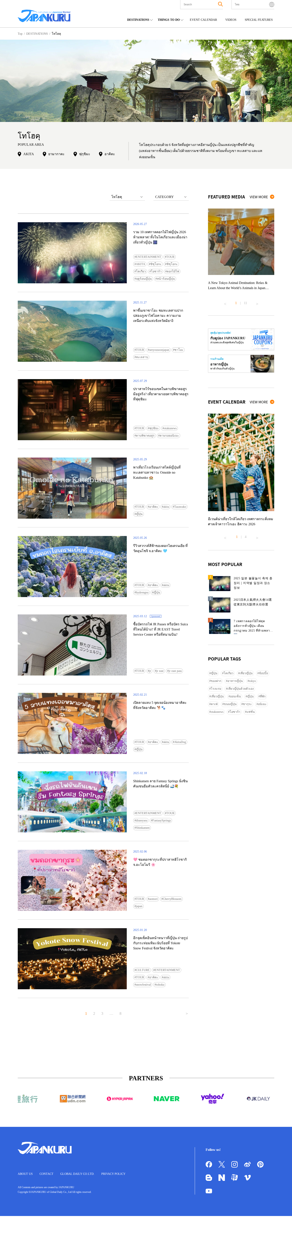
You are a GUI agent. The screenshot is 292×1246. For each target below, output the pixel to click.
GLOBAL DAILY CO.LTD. (77, 1173)
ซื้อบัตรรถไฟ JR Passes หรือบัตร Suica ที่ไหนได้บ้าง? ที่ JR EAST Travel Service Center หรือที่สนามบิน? (160, 629)
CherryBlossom (172, 899)
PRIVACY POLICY (113, 1173)
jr (150, 671)
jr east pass (175, 671)
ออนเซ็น (235, 696)
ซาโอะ (178, 349)
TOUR (170, 256)
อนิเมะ (262, 704)
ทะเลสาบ (142, 357)
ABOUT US (25, 1173)
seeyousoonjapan (159, 349)
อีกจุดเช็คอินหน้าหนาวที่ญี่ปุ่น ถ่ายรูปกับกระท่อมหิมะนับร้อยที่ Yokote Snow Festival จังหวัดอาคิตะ (160, 943)
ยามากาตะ (56, 154)
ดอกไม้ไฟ (173, 271)
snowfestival (143, 984)
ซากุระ (247, 704)
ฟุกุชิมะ (84, 154)
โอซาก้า (156, 271)
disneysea (141, 820)
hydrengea (142, 592)
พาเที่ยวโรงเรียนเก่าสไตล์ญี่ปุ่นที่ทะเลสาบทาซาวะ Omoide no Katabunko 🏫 (157, 472)
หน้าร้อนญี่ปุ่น (166, 278)
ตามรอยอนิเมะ (169, 435)
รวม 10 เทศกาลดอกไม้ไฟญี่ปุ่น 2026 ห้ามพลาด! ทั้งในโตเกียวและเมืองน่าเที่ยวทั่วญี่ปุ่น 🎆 (160, 237)
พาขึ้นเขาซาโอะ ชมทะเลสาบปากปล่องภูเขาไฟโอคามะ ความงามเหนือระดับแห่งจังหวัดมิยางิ (158, 316)
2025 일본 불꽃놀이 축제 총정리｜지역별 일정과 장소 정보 (253, 583)
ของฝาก (216, 681)
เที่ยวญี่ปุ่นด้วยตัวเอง (240, 688)
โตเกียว (141, 271)
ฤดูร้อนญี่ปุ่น (144, 278)
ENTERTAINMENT (148, 256)
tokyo (252, 681)
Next (257, 302)
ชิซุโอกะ (155, 264)
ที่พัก (262, 696)
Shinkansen (143, 827)
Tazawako (180, 506)
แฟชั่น (250, 711)
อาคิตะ (110, 154)
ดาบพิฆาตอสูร (145, 435)
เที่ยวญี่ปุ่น (246, 673)
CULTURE (143, 970)
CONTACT (46, 1173)
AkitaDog (180, 742)
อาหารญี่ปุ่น (235, 681)
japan (139, 906)
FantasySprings (161, 820)
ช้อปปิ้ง (263, 673)
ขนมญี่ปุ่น (230, 704)
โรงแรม (216, 688)
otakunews (170, 428)
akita (166, 506)
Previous (225, 302)
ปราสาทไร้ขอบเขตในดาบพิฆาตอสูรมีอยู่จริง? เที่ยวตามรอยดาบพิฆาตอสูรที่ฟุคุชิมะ (161, 394)
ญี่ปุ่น (139, 514)
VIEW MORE (259, 196)
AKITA (28, 154)
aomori (153, 899)
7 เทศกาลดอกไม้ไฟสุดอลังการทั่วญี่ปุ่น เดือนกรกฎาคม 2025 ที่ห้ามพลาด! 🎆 (253, 627)
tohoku (160, 984)
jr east (160, 671)
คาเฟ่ (214, 704)
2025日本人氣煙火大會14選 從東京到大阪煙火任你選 (253, 602)
